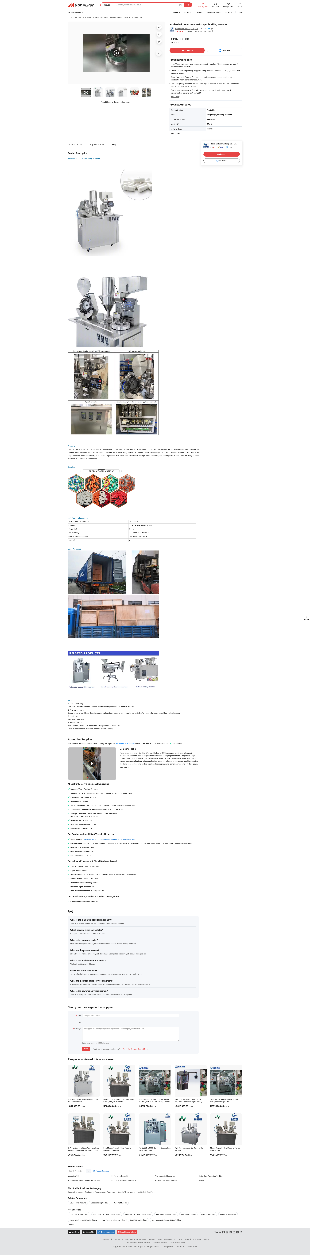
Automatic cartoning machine (166, 1180)
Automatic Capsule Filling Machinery (83, 1220)
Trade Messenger (106, 1232)
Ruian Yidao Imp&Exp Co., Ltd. (186, 28)
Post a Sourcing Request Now (135, 1049)
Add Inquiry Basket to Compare (116, 102)
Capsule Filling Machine (133, 17)
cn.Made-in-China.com (177, 1242)
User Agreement (168, 1247)
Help (199, 12)
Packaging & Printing (83, 17)
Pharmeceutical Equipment (165, 1176)
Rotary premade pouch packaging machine (84, 1180)
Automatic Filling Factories (166, 1214)
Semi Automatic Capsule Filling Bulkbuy (166, 1220)
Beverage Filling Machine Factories (138, 1214)
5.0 (213, 147)
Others (201, 1180)
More (70, 1224)
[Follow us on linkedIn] (241, 1232)
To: (80, 1022)
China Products (118, 1239)
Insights (206, 1239)
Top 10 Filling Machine (138, 1220)
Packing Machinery (100, 17)
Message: (77, 1028)
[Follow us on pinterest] (237, 1232)
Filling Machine (115, 17)
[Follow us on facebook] (223, 1232)
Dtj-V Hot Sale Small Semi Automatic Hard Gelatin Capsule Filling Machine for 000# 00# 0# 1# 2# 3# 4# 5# (83, 1150)
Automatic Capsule (188, 1214)
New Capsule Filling (208, 1214)
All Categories (76, 12)
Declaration (180, 1247)
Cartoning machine (127, 839)
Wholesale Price (169, 1239)
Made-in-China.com (144, 1242)
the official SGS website (125, 743)
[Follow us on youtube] (234, 1232)
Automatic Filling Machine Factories (106, 1214)
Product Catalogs (102, 1171)
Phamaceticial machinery (109, 839)
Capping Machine (120, 1203)
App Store (74, 1232)
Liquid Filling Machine (78, 1203)
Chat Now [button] (226, 50)
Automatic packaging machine (122, 1180)
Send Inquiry (187, 50)
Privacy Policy (192, 1247)
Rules (241, 12)
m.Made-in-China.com (161, 1242)
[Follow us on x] (227, 1232)
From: (79, 1016)
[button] (180, 5)
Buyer (186, 12)
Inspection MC (73, 1176)
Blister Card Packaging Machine (210, 1176)
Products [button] (107, 5)
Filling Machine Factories (79, 1214)
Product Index (196, 1239)
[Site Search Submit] (188, 4)
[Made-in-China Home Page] (81, 5)
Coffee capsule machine (120, 1176)
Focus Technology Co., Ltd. (138, 1247)
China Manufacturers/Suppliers (135, 1239)
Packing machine (91, 839)
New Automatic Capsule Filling (113, 1220)
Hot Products (105, 1239)
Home (70, 17)
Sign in (239, 6)
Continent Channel (183, 1239)
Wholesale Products (155, 1239)
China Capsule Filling (228, 1214)
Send (86, 1049)
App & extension (213, 12)
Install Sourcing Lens (128, 1232)
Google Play (88, 1232)
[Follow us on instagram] (230, 1232)
